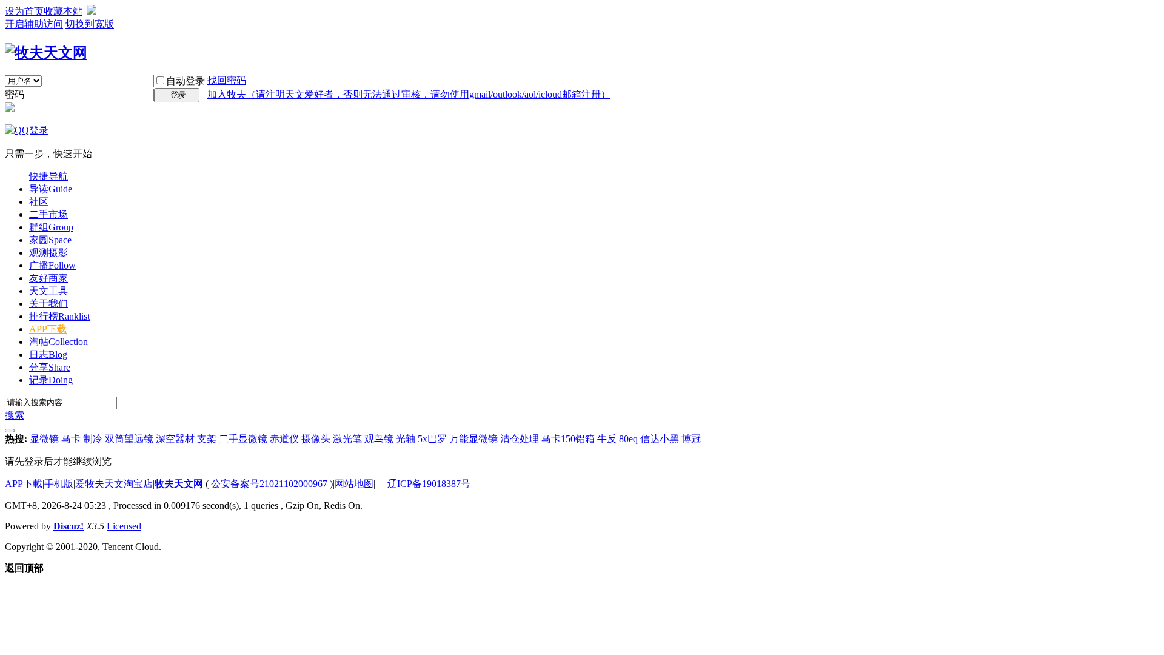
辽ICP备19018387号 (428, 484)
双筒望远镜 (129, 439)
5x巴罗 (432, 439)
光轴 (405, 439)
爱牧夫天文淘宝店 (114, 484)
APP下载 (48, 329)
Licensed (124, 526)
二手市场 (48, 214)
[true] (10, 430)
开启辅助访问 (34, 24)
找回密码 (226, 80)
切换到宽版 (89, 24)
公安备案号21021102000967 (269, 484)
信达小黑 (659, 439)
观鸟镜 (378, 439)
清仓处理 (519, 439)
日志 (48, 354)
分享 (49, 367)
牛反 (607, 439)
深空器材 (175, 439)
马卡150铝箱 (568, 439)
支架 (206, 439)
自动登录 (185, 81)
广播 (52, 265)
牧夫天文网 (179, 484)
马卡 (71, 439)
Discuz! (68, 526)
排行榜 (59, 316)
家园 (50, 240)
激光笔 (347, 439)
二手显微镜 (243, 439)
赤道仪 (284, 439)
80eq (628, 439)
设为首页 (24, 11)
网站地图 (354, 484)
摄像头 (315, 439)
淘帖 (58, 342)
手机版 (58, 484)
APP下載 (23, 484)
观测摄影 (48, 252)
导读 (50, 189)
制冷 (92, 439)
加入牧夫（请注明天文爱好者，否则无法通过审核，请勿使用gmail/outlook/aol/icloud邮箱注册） (408, 94)
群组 (51, 227)
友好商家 (48, 278)
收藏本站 (63, 11)
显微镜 (44, 439)
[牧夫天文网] (46, 53)
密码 (14, 94)
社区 (38, 201)
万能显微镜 (473, 439)
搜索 (14, 415)
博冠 (691, 439)
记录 (51, 380)
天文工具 (48, 291)
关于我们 (48, 303)
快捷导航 (48, 176)
